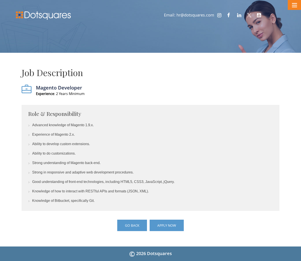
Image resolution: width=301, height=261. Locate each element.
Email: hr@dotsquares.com (189, 15)
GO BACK (132, 225)
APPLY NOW (166, 225)
